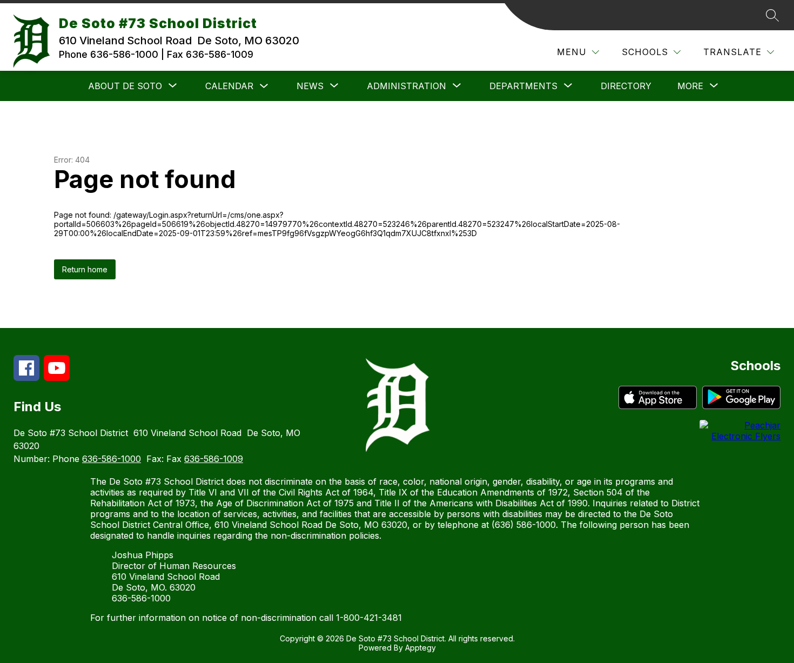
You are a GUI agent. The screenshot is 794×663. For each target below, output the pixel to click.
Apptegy (420, 647)
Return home (84, 269)
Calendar (229, 86)
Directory (626, 86)
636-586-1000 (111, 458)
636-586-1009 (213, 458)
